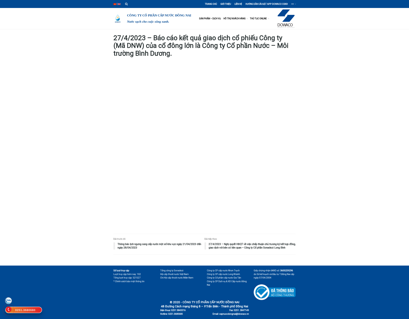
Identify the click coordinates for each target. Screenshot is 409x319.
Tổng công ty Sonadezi (171, 270)
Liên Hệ (238, 4)
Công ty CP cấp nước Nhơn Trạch (223, 270)
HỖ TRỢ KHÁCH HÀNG (235, 18)
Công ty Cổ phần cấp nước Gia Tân (224, 277)
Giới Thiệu (225, 4)
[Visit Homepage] (117, 19)
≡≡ (292, 4)
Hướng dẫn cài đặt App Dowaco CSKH (267, 4)
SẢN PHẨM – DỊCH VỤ (210, 18)
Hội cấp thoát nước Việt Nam (174, 274)
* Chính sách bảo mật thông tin (128, 281)
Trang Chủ (211, 4)
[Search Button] (126, 4)
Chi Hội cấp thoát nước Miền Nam (176, 277)
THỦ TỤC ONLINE (258, 18)
